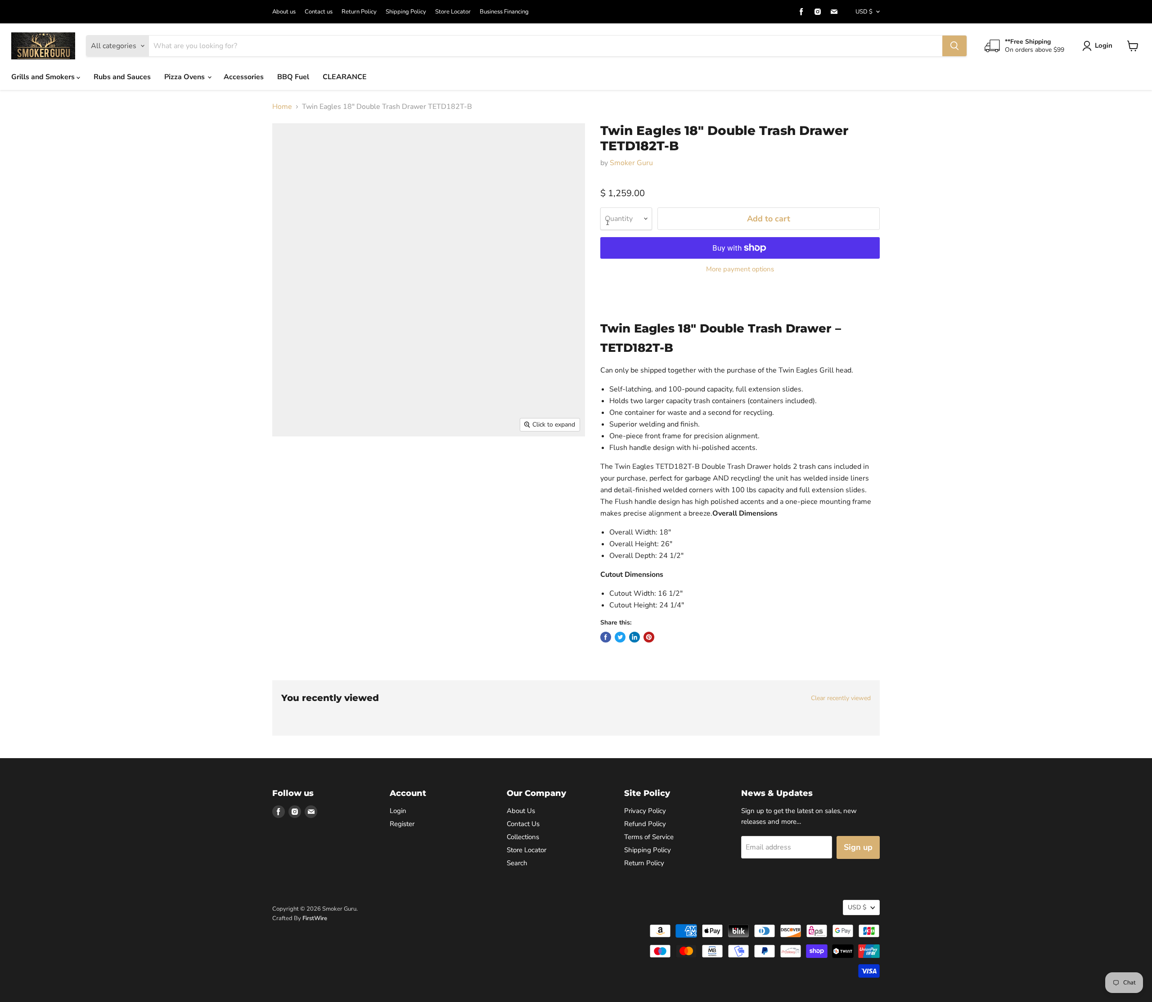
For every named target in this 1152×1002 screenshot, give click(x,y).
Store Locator (453, 12)
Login (1103, 45)
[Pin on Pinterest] (649, 637)
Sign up (858, 847)
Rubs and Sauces (122, 77)
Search (517, 862)
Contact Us (523, 823)
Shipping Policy (406, 12)
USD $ (864, 12)
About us (284, 12)
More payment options (740, 269)
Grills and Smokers (43, 77)
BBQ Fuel (293, 77)
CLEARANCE (345, 77)
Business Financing (504, 12)
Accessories (244, 77)
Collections (523, 836)
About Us (521, 810)
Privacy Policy (645, 810)
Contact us (319, 12)
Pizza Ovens (185, 77)
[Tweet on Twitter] (620, 637)
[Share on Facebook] (605, 637)
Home (282, 107)
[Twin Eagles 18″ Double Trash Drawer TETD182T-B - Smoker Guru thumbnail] (289, 462)
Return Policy (359, 12)
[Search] (954, 46)
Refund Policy (645, 823)
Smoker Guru (631, 163)
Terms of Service (649, 836)
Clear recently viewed (841, 698)
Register (402, 823)
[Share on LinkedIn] (634, 637)
